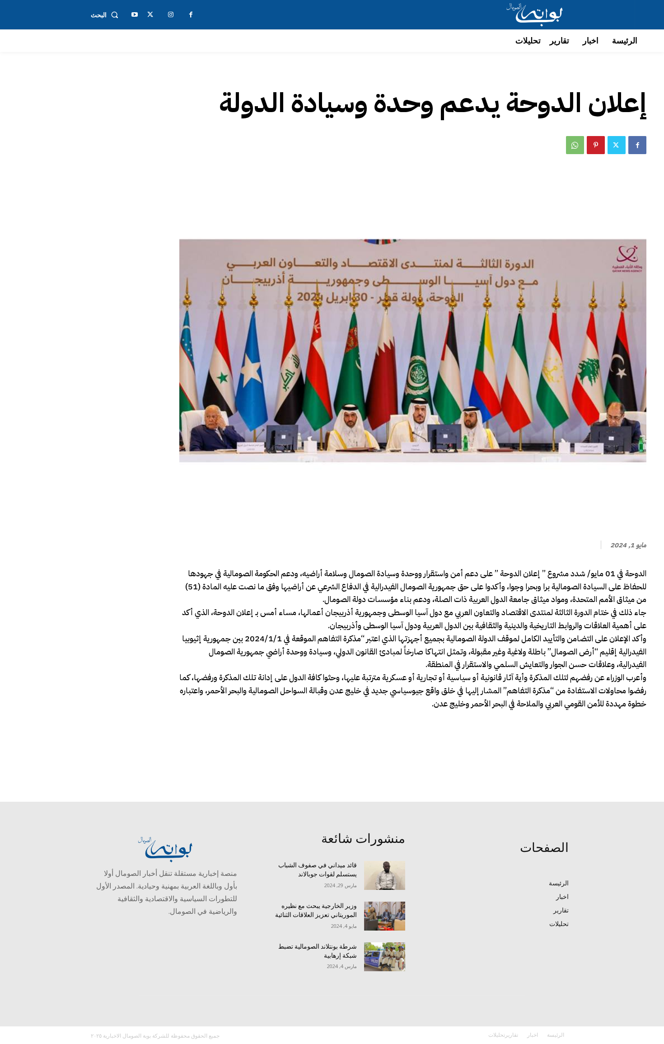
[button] (106, 14)
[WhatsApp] (575, 145)
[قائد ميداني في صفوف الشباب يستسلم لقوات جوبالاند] (384, 875)
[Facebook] (637, 145)
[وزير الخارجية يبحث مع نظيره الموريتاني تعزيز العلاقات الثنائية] (384, 916)
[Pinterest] (596, 145)
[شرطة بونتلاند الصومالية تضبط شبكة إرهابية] (384, 956)
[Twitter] (617, 145)
